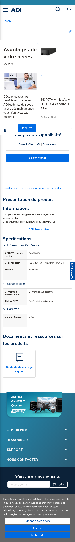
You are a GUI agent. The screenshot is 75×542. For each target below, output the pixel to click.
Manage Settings (37, 521)
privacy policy (17, 503)
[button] (72, 271)
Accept (37, 528)
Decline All (38, 535)
